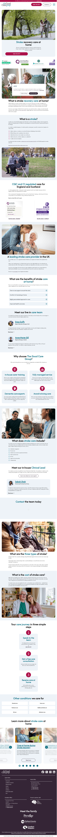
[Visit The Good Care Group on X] (47, 772)
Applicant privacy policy (9, 832)
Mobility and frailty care (42, 707)
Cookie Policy (41, 90)
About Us (7, 787)
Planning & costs (8, 784)
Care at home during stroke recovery (26, 746)
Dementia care (15, 703)
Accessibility (24, 832)
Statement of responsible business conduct (18, 833)
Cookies (14, 832)
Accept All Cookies (33, 93)
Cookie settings (19, 832)
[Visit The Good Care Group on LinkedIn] (54, 772)
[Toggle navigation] (54, 5)
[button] (10, 747)
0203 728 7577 (36, 4)
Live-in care (8, 780)
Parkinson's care (15, 707)
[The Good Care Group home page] (6, 4)
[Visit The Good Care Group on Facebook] (43, 772)
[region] (29, 90)
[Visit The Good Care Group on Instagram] (50, 772)
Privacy (3, 832)
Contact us (46, 4)
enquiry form (39, 0)
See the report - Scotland (43, 218)
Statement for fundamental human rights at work (46, 832)
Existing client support (9, 791)
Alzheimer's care (42, 712)
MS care (14, 712)
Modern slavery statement (30, 833)
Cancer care (42, 703)
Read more (28, 760)
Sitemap (28, 832)
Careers (7, 786)
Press (6, 793)
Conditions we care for (10, 782)
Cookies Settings (24, 93)
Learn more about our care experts (28, 476)
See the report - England (14, 218)
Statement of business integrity (41, 833)
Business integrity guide (34, 832)
